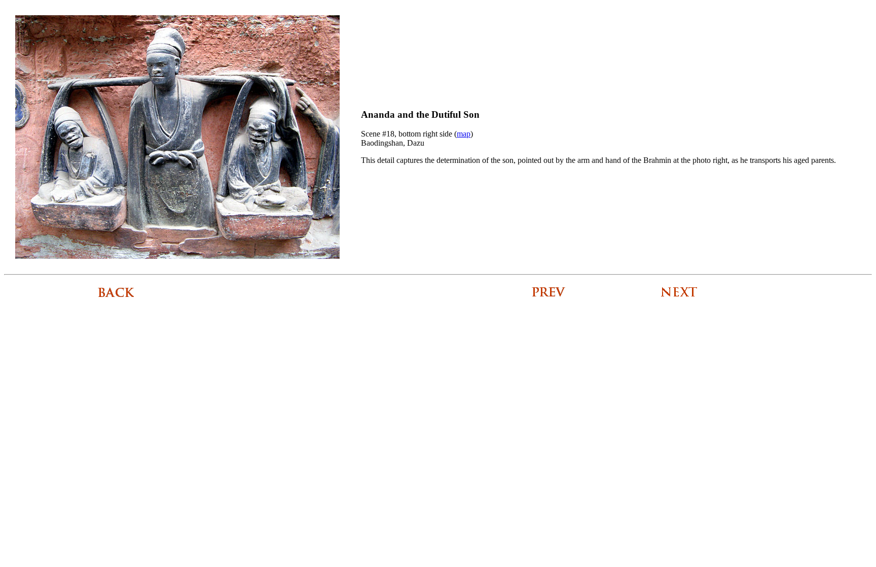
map (463, 133)
